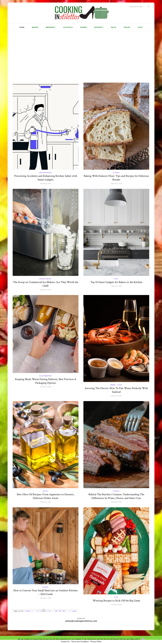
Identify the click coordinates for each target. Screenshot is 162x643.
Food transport (45, 376)
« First (27, 611)
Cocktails (68, 27)
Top (147, 635)
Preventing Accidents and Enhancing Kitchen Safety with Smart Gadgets (45, 177)
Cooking (116, 172)
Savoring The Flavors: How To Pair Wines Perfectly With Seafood (116, 390)
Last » (75, 611)
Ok (143, 639)
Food (116, 279)
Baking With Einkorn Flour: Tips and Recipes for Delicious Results (116, 177)
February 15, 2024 (45, 502)
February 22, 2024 (45, 183)
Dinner (83, 27)
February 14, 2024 (116, 502)
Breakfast (51, 27)
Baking (35, 27)
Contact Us (65, 641)
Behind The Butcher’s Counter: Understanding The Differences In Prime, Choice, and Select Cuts (116, 496)
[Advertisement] (81, 54)
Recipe (45, 491)
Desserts (98, 27)
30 (60, 611)
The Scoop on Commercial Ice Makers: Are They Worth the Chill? (45, 284)
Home (21, 27)
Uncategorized (45, 279)
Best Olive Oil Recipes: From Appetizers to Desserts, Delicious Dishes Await (45, 496)
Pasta (113, 27)
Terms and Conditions (80, 641)
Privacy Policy (95, 641)
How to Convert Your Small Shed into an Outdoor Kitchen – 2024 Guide (45, 592)
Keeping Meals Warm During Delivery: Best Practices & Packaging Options (45, 381)
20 (56, 611)
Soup (140, 27)
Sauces (127, 27)
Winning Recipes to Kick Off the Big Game (116, 600)
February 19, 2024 (45, 387)
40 (64, 611)
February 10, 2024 (116, 604)
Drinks (113, 385)
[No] (159, 639)
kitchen (45, 587)
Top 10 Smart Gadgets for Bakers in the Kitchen (116, 282)
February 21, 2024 (45, 290)
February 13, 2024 (45, 598)
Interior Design (45, 172)
